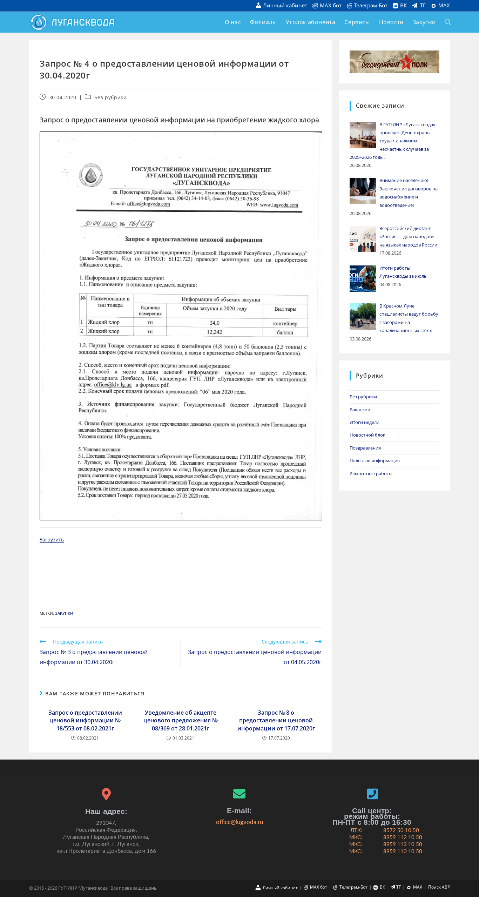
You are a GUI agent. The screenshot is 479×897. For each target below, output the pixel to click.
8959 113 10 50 (402, 844)
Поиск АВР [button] (439, 887)
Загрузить (52, 539)
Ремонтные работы (371, 473)
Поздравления (365, 448)
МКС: (355, 837)
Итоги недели (364, 422)
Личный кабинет (285, 6)
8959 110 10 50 (402, 851)
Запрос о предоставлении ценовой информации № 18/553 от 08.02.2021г (85, 720)
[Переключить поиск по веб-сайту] (447, 22)
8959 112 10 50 (402, 837)
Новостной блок (367, 435)
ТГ (423, 5)
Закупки (64, 613)
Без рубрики (110, 97)
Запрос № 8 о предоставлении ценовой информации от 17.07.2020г (276, 720)
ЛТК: (356, 830)
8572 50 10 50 (401, 830)
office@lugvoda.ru (239, 822)
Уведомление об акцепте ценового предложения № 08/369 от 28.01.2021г (180, 720)
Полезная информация (375, 460)
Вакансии (360, 409)
